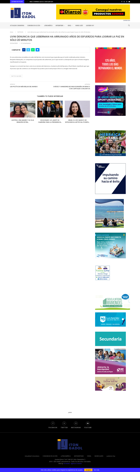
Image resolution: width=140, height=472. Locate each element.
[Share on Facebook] (24, 49)
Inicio (11, 32)
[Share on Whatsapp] (33, 49)
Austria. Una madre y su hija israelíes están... (22, 121)
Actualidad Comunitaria (17, 25)
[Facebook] (121, 1)
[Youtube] (129, 1)
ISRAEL (69, 25)
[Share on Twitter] (28, 49)
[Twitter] (124, 1)
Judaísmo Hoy (90, 25)
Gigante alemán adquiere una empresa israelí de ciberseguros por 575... (53, 2)
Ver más (96, 470)
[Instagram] (126, 1)
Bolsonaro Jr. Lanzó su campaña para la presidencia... (50, 121)
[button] (26, 1)
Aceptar (88, 470)
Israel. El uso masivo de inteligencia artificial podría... (77, 121)
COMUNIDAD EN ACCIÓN (33, 25)
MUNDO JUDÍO (79, 25)
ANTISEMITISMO (59, 25)
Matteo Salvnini (16, 76)
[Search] (129, 25)
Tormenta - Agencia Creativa (72, 463)
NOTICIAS (20, 32)
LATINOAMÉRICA (48, 25)
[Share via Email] (37, 49)
